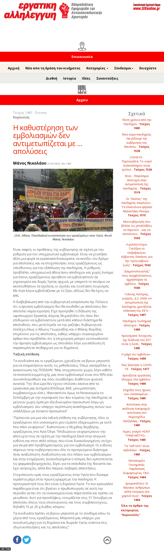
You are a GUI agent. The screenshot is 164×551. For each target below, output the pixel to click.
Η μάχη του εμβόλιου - (136, 356)
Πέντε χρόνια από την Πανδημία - (136, 124)
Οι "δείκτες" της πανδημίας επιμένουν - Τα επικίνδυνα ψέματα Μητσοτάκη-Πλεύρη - (136, 207)
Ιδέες (86, 78)
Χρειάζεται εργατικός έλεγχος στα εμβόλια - (137, 379)
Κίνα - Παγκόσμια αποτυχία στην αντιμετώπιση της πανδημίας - (137, 184)
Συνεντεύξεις (107, 78)
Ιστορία (69, 78)
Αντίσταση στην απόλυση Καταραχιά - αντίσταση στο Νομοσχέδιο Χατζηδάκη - (136, 414)
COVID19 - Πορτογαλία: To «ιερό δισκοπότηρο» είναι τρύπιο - (137, 163)
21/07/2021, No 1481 (59, 163)
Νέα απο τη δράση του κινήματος (52, 68)
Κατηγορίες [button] (96, 68)
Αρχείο (82, 100)
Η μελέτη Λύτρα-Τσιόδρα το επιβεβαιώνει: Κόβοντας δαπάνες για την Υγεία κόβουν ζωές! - (136, 255)
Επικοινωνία (82, 57)
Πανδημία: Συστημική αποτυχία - (137, 325)
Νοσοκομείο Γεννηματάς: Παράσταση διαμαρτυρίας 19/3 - (136, 469)
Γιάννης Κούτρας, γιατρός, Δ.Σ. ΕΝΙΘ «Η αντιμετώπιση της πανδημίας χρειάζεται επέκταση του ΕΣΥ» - (137, 304)
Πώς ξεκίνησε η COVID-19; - (136, 367)
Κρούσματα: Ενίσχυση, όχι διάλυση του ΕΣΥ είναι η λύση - (137, 342)
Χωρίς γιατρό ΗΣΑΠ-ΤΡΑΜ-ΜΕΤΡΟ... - (137, 436)
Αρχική (13, 68)
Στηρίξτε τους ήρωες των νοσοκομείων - (137, 394)
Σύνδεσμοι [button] (122, 68)
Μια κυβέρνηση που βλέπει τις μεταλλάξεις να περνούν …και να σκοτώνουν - (136, 230)
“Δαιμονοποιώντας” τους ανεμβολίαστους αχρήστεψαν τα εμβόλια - (137, 279)
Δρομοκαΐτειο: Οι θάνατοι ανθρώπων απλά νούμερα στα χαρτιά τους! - (137, 491)
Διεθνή (51, 78)
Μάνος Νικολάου (29, 163)
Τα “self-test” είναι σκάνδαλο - (136, 450)
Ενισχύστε (147, 68)
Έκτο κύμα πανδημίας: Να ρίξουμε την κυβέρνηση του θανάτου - (137, 142)
